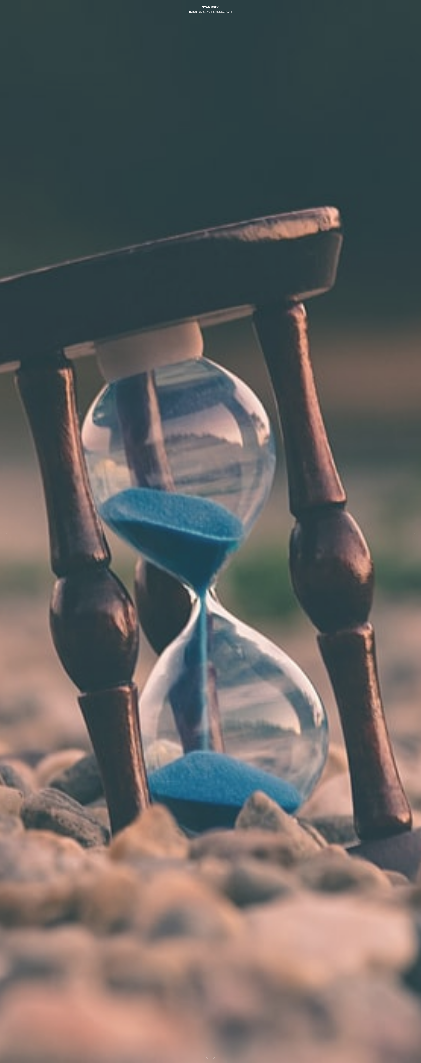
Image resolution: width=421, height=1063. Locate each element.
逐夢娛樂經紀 (210, 7)
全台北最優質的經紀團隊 (210, 534)
